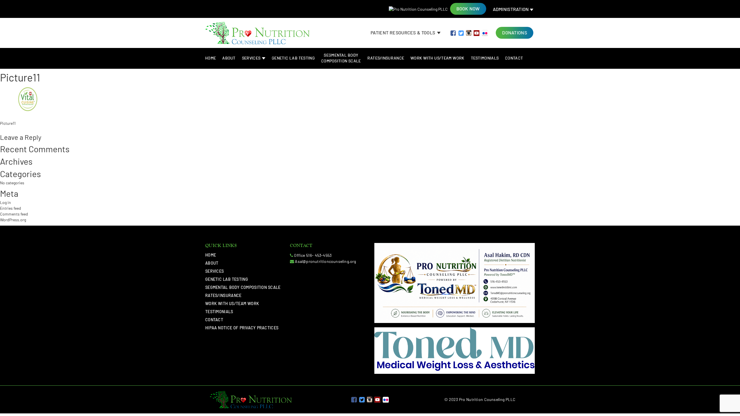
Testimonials (485, 57)
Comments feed (14, 213)
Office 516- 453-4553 (313, 255)
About (229, 57)
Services (252, 57)
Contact (514, 57)
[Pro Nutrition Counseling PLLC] (418, 9)
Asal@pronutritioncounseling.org (325, 261)
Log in (5, 202)
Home (210, 57)
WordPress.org (13, 219)
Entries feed (10, 208)
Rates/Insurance (385, 57)
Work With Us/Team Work (437, 57)
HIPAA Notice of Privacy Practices (241, 327)
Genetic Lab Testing (293, 57)
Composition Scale (341, 58)
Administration (511, 9)
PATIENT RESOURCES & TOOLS (403, 32)
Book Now (468, 8)
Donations (514, 32)
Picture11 (8, 123)
